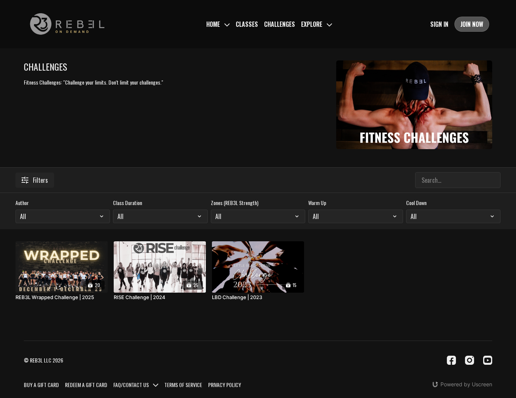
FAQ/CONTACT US (131, 385)
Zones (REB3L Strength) (234, 203)
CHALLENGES (279, 24)
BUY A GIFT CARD (41, 385)
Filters (40, 180)
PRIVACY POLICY (224, 385)
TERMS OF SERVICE (183, 385)
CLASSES (247, 24)
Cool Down (416, 203)
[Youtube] (487, 360)
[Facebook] (451, 360)
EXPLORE (312, 24)
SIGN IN (439, 24)
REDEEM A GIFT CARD (86, 385)
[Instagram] (469, 360)
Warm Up (317, 203)
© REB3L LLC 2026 (43, 360)
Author (22, 203)
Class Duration (127, 203)
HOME (213, 24)
